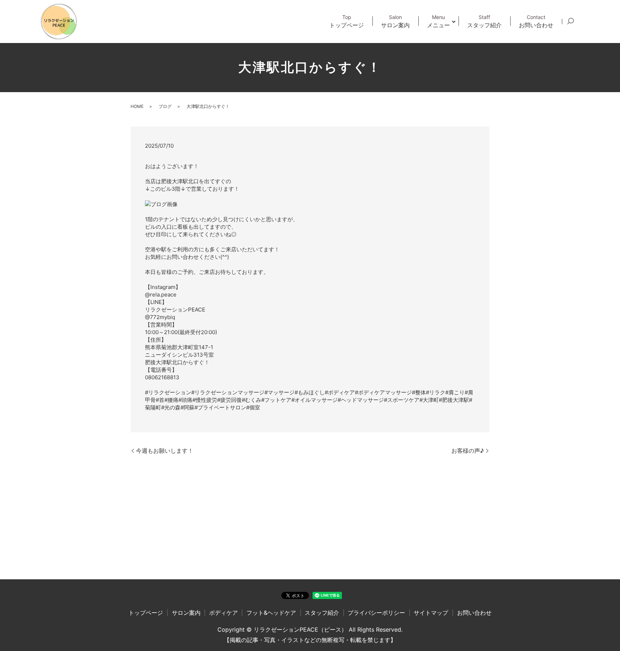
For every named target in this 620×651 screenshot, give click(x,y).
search (570, 21)
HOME (137, 106)
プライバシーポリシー (376, 612)
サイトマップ (431, 612)
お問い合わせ (536, 21)
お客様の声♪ (467, 450)
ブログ (165, 106)
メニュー (438, 21)
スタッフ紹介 (484, 21)
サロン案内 (395, 21)
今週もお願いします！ (164, 450)
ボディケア (223, 612)
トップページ (346, 21)
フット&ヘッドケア (271, 612)
